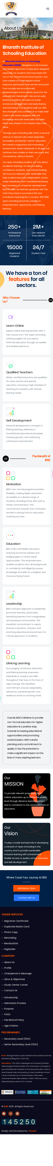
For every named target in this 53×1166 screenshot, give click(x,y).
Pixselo (33, 1130)
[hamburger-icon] (47, 9)
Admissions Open (26, 888)
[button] (50, 300)
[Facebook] (3, 1113)
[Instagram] (10, 1113)
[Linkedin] (17, 1113)
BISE (6, 1106)
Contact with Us (26, 897)
